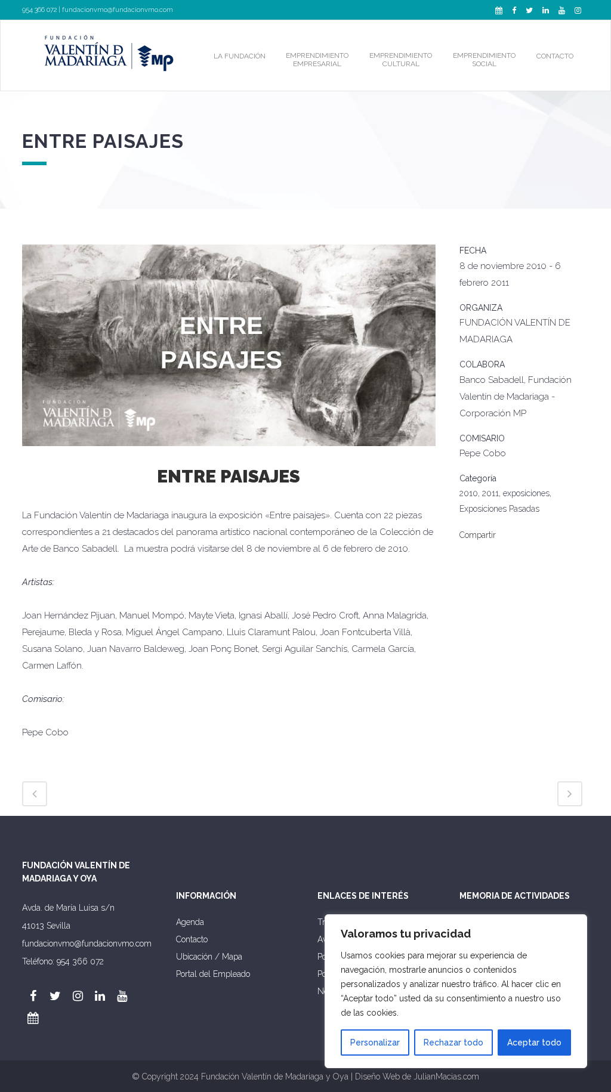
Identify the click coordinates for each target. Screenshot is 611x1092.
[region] (456, 991)
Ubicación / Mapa (209, 956)
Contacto (192, 939)
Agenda (190, 922)
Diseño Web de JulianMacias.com (417, 1076)
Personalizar (375, 1042)
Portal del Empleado (213, 974)
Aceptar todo (534, 1042)
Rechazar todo (453, 1042)
